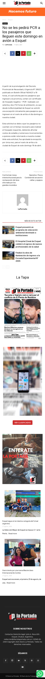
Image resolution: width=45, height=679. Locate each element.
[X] (17, 53)
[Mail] (18, 660)
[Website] (31, 660)
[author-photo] (22, 206)
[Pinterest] (23, 53)
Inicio (4, 20)
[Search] (41, 3)
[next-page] (7, 267)
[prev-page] (3, 267)
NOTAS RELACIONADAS (13, 221)
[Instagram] (12, 660)
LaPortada (8, 45)
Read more (13, 533)
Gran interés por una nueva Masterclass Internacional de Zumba (17, 571)
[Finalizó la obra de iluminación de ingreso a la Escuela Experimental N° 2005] (8, 255)
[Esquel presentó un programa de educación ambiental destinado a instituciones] (8, 230)
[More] (34, 53)
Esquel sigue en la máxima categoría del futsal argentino (20, 522)
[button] (4, 3)
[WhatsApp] (29, 53)
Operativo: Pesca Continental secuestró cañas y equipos (34, 177)
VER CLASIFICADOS (22, 422)
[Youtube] (22, 667)
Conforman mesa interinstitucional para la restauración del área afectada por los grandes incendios (11, 180)
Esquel (10, 20)
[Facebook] (12, 53)
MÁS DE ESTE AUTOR (33, 221)
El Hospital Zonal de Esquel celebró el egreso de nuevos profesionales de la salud (29, 244)
